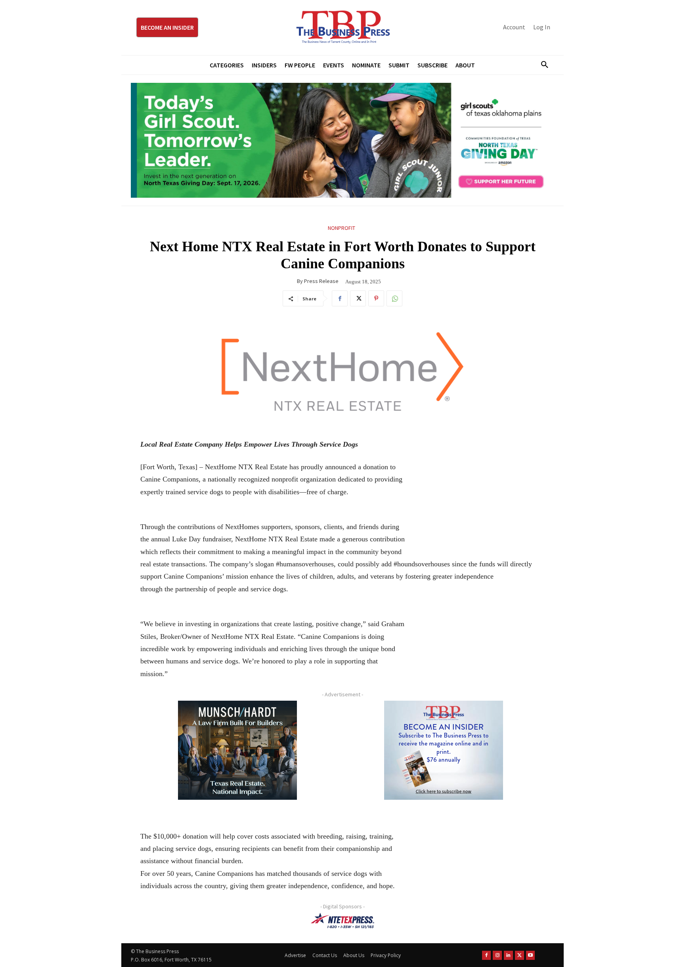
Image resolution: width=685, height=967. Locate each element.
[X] (358, 298)
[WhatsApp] (394, 298)
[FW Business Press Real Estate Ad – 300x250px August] (237, 750)
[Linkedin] (508, 955)
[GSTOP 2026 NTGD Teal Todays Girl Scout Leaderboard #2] (342, 140)
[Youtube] (530, 955)
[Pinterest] (376, 298)
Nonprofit (341, 227)
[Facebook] (340, 298)
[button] (541, 65)
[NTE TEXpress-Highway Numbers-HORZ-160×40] (342, 921)
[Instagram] (497, 955)
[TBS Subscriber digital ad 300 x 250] (443, 750)
